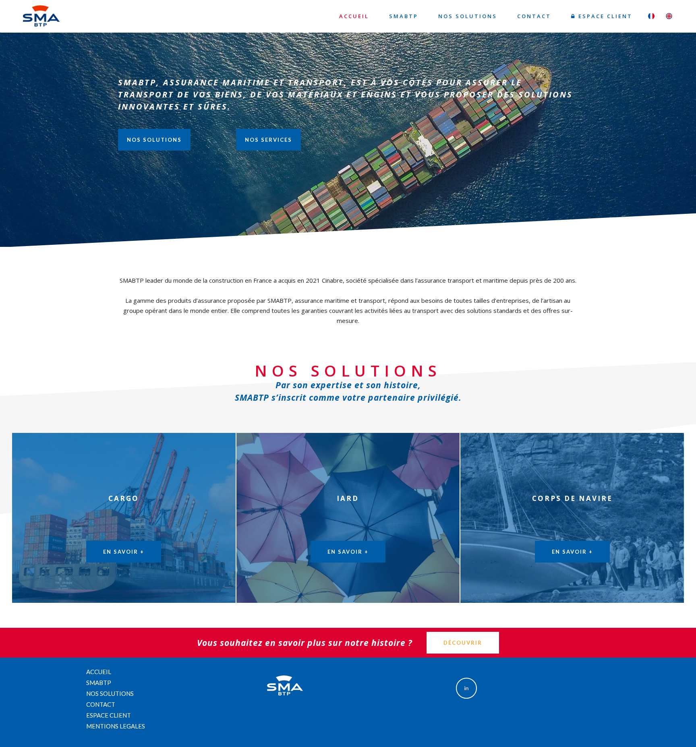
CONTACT (100, 704)
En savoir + (123, 551)
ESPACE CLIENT (108, 715)
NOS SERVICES (268, 140)
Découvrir (462, 642)
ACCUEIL (98, 672)
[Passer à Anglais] (669, 16)
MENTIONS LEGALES (115, 726)
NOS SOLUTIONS (154, 140)
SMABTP (98, 683)
